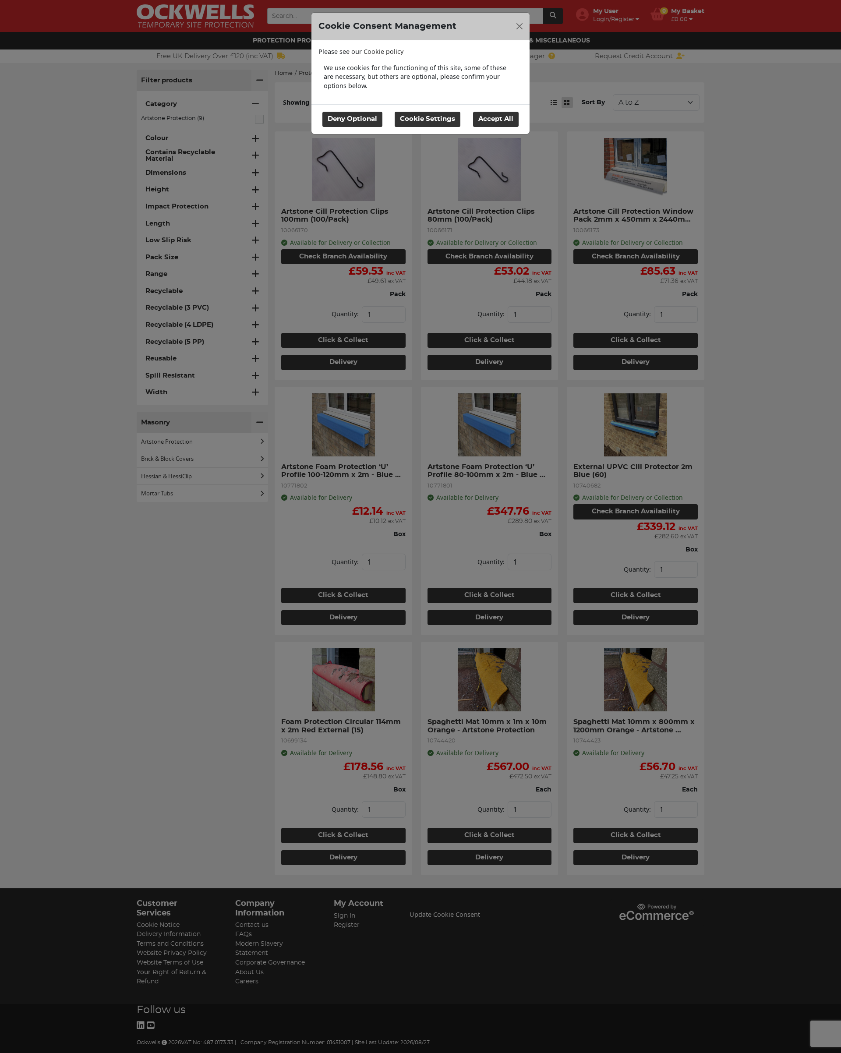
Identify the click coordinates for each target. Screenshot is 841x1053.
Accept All (495, 119)
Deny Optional (352, 119)
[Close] (519, 26)
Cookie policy (383, 51)
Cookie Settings (427, 119)
